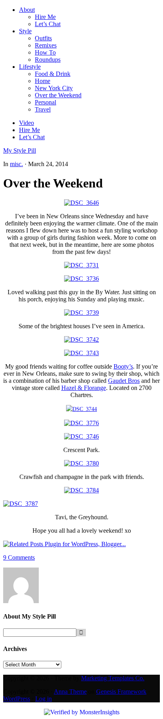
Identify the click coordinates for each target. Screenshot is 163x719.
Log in (43, 698)
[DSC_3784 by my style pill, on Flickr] (81, 490)
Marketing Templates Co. (112, 678)
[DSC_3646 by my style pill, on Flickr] (81, 202)
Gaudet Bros (124, 380)
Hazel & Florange (83, 387)
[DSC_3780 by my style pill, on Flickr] (81, 463)
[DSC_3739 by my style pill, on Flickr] (81, 312)
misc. (16, 164)
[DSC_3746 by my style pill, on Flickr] (81, 436)
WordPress (16, 698)
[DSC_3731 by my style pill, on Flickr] (81, 265)
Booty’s (123, 366)
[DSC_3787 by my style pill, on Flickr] (20, 503)
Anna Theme (70, 691)
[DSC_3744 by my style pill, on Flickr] (81, 409)
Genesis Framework (121, 691)
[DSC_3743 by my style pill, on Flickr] (81, 353)
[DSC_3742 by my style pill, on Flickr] (81, 339)
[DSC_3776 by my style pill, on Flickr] (81, 423)
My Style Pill (19, 150)
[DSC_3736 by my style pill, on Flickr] (81, 278)
